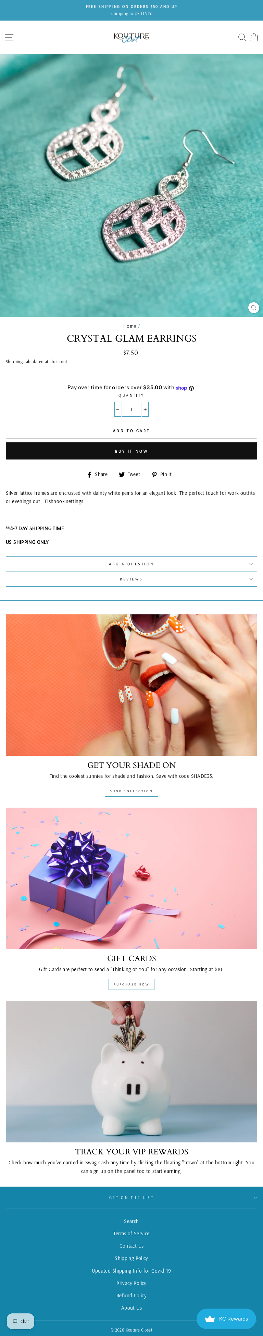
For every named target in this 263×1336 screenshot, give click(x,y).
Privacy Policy (131, 1283)
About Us (131, 1307)
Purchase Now (131, 984)
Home (129, 326)
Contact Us (132, 1245)
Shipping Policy (131, 1258)
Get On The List (131, 1197)
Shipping (14, 361)
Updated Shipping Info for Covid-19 (131, 1270)
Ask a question (131, 564)
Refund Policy (131, 1295)
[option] (131, 10)
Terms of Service (131, 1233)
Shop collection (131, 791)
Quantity (131, 395)
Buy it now (131, 451)
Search (131, 1221)
